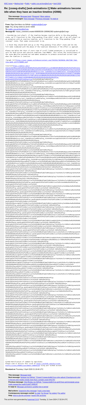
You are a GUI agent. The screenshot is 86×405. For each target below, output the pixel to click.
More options (45, 16)
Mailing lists (18, 4)
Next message (29, 19)
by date (37, 393)
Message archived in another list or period (32, 387)
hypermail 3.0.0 (33, 399)
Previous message (43, 19)
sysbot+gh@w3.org (39, 24)
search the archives (39, 395)
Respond (35, 16)
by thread (45, 393)
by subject (53, 393)
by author (61, 393)
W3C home (8, 4)
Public (27, 4)
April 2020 (57, 4)
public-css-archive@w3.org (41, 4)
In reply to (54, 19)
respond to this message (28, 391)
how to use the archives (21, 395)
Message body (25, 16)
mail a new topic (44, 391)
